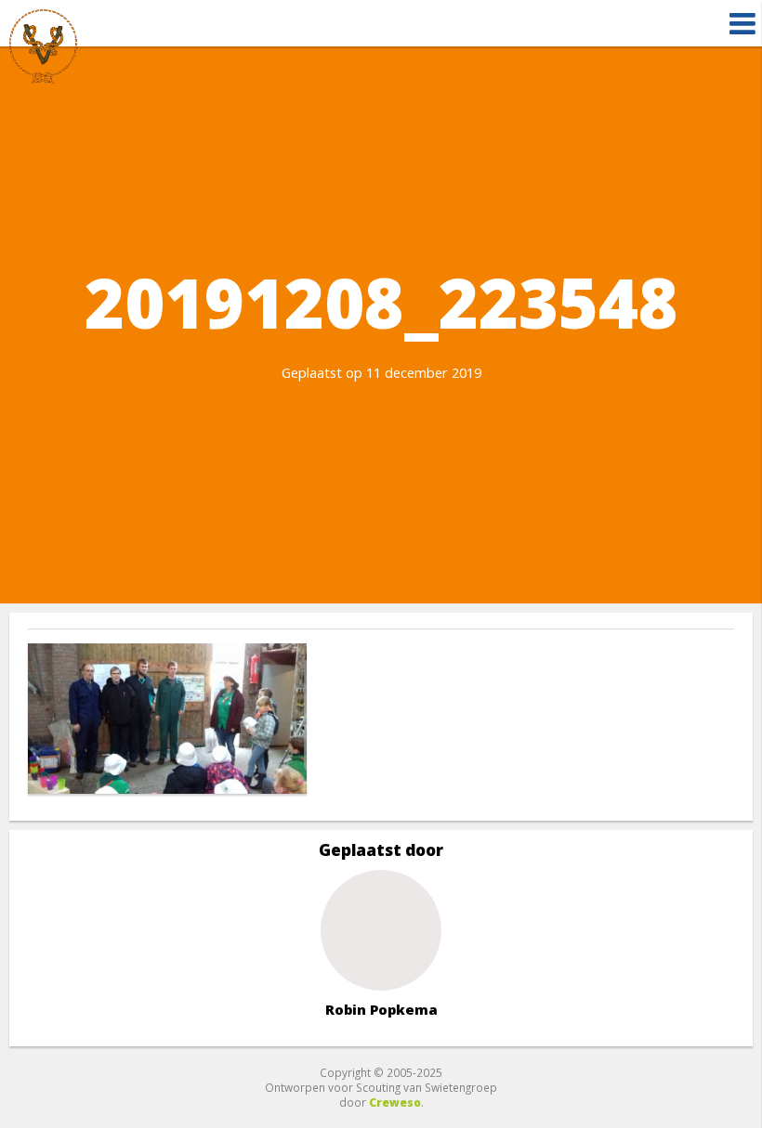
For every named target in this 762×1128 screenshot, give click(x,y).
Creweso (395, 1102)
